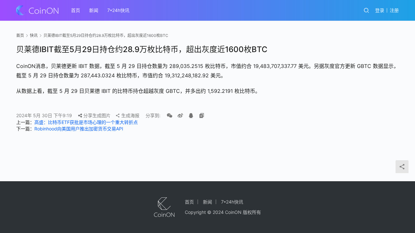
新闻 (93, 10)
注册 (394, 10)
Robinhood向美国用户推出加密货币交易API (78, 128)
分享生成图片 (96, 115)
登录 (379, 10)
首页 (75, 10)
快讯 (34, 35)
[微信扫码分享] (169, 115)
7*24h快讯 (118, 10)
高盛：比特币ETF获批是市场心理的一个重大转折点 (86, 122)
